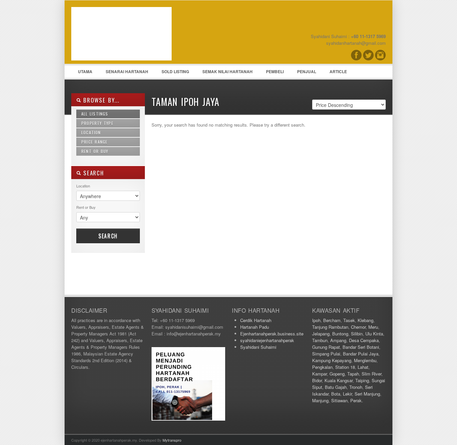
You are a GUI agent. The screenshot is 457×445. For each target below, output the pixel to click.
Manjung (320, 400)
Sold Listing (175, 71)
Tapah (353, 373)
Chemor (358, 327)
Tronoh (355, 387)
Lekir (347, 394)
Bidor (317, 380)
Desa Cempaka (364, 340)
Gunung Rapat (326, 347)
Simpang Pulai (326, 353)
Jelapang (321, 333)
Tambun (320, 340)
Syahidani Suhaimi (258, 347)
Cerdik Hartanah (255, 320)
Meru (373, 327)
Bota (335, 394)
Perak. (356, 400)
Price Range (94, 142)
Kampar (319, 373)
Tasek (349, 320)
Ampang (338, 340)
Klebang (365, 320)
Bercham (332, 320)
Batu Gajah (336, 387)
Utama (85, 71)
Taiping (362, 380)
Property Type (97, 123)
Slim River (371, 373)
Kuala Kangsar (339, 380)
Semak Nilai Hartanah (227, 71)
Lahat (363, 367)
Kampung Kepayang (331, 360)
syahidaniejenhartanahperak (267, 340)
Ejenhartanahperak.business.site (271, 333)
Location (91, 132)
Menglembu (365, 360)
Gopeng (337, 373)
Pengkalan (322, 367)
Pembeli (275, 71)
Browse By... (100, 100)
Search (108, 236)
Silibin (357, 333)
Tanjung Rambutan (330, 327)
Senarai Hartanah (127, 71)
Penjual (306, 71)
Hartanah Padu (254, 327)
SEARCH (92, 173)
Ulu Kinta (374, 333)
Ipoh (316, 320)
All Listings (94, 114)
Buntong (340, 333)
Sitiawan (339, 400)
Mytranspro (172, 440)
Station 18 (345, 367)
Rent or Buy (94, 151)
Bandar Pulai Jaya (360, 353)
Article (338, 71)
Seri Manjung (367, 394)
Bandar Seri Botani (361, 347)
